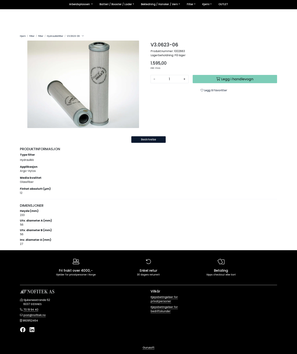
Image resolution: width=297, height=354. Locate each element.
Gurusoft (149, 348)
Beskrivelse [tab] (148, 139)
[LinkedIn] (32, 330)
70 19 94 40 (30, 310)
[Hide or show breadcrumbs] (82, 36)
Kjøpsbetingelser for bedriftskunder (164, 309)
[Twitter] (22, 330)
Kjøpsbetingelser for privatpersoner (164, 299)
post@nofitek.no (34, 315)
